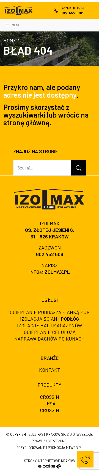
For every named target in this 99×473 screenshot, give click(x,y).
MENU (16, 25)
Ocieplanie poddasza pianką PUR (50, 312)
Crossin (49, 397)
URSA (49, 403)
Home (9, 40)
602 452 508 (49, 254)
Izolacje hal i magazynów (49, 325)
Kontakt (49, 370)
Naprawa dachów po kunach (49, 339)
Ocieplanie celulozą (50, 332)
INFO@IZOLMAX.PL (49, 272)
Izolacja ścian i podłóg (49, 319)
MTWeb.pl (74, 447)
